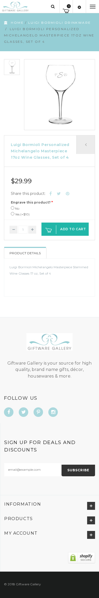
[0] (66, 10)
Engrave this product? (31, 202)
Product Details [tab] (25, 253)
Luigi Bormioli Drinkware (59, 23)
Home (17, 23)
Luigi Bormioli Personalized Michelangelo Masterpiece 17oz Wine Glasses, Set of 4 (40, 151)
